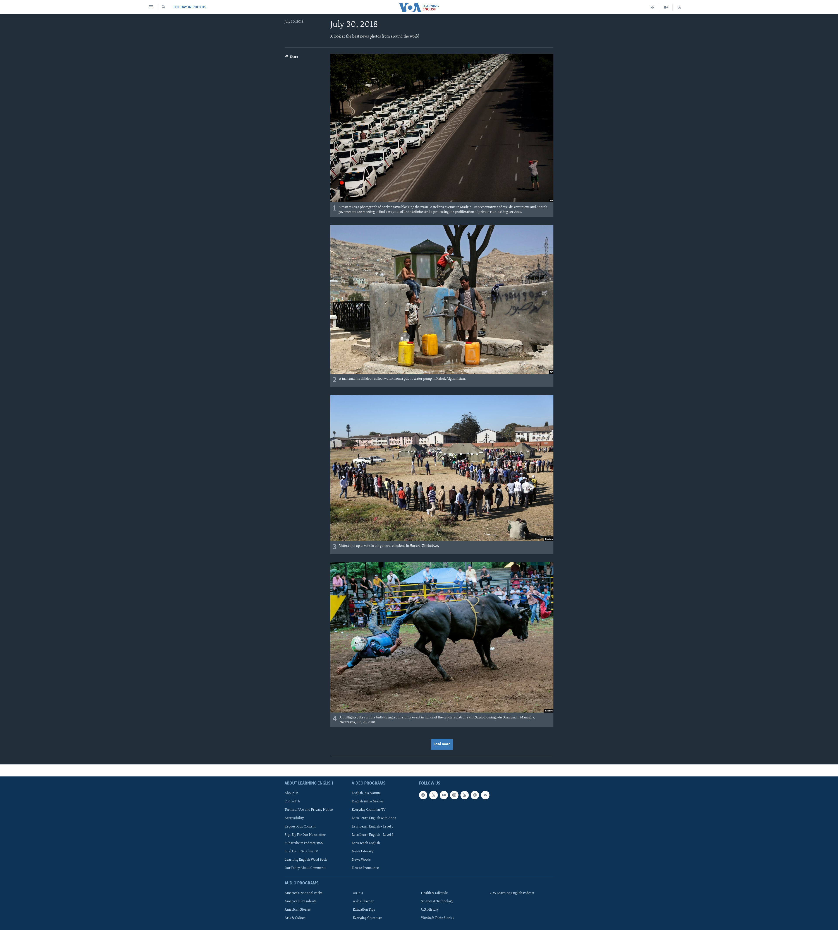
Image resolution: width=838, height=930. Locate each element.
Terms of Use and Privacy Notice (309, 810)
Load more (442, 744)
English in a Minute (366, 793)
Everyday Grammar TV (369, 810)
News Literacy (362, 851)
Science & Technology (437, 901)
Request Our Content (300, 826)
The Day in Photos (189, 7)
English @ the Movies (368, 801)
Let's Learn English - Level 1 (372, 826)
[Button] (291, 58)
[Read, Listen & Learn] (679, 7)
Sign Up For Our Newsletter (305, 835)
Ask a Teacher (363, 901)
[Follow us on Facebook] (423, 795)
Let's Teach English (366, 843)
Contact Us (293, 801)
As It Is (358, 893)
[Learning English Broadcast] (652, 7)
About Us (291, 793)
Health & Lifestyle (434, 893)
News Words (361, 860)
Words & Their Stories (437, 918)
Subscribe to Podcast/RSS (304, 843)
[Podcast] (475, 795)
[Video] (666, 7)
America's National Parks (304, 893)
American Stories (298, 909)
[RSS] (464, 795)
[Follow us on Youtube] (444, 795)
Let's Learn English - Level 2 (372, 835)
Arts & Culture (295, 918)
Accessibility (294, 818)
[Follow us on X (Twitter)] (433, 795)
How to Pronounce (365, 868)
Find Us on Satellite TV (301, 851)
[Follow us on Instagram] (454, 795)
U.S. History (430, 909)
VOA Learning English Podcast (511, 893)
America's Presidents (300, 901)
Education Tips (364, 909)
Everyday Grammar (367, 918)
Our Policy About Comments (305, 868)
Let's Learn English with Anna (374, 818)
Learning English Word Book (306, 860)
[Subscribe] (485, 795)
